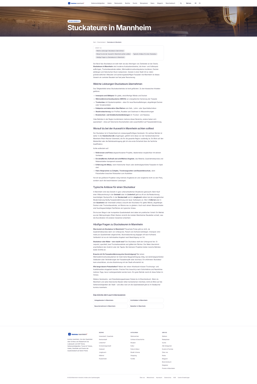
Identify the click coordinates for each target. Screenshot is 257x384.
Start (94, 42)
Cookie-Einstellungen (184, 377)
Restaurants (118, 3)
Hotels (109, 3)
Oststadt (102, 349)
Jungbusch (102, 352)
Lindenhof (102, 342)
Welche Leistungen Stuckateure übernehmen (110, 51)
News (152, 3)
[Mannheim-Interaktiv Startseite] (77, 3)
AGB (174, 377)
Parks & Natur (135, 349)
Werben (188, 3)
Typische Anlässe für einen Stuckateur (145, 54)
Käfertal (101, 355)
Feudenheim (103, 359)
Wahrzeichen (135, 336)
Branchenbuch (170, 3)
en (200, 3)
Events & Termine (167, 349)
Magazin (160, 3)
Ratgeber (165, 365)
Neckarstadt (103, 339)
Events (135, 3)
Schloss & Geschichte (137, 339)
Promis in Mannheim (168, 368)
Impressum (159, 377)
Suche (164, 342)
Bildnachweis (150, 377)
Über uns (165, 352)
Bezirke (127, 3)
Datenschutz (167, 377)
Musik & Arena (135, 352)
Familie (133, 359)
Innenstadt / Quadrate (106, 336)
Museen (133, 342)
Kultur (132, 346)
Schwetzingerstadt (105, 346)
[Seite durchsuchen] (181, 3)
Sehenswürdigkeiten (98, 3)
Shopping (134, 355)
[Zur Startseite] (79, 334)
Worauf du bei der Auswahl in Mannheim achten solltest (113, 54)
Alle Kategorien (167, 346)
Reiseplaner (144, 3)
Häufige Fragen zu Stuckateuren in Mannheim (110, 57)
